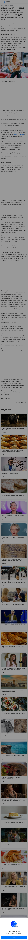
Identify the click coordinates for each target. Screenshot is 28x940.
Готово (14, 937)
